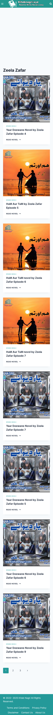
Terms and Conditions (18, 708)
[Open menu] (2, 4)
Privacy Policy (39, 708)
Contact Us (27, 712)
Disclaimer (13, 712)
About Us (40, 712)
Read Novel (13, 140)
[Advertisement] (26, 35)
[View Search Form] (50, 4)
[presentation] (26, 99)
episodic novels (11, 126)
